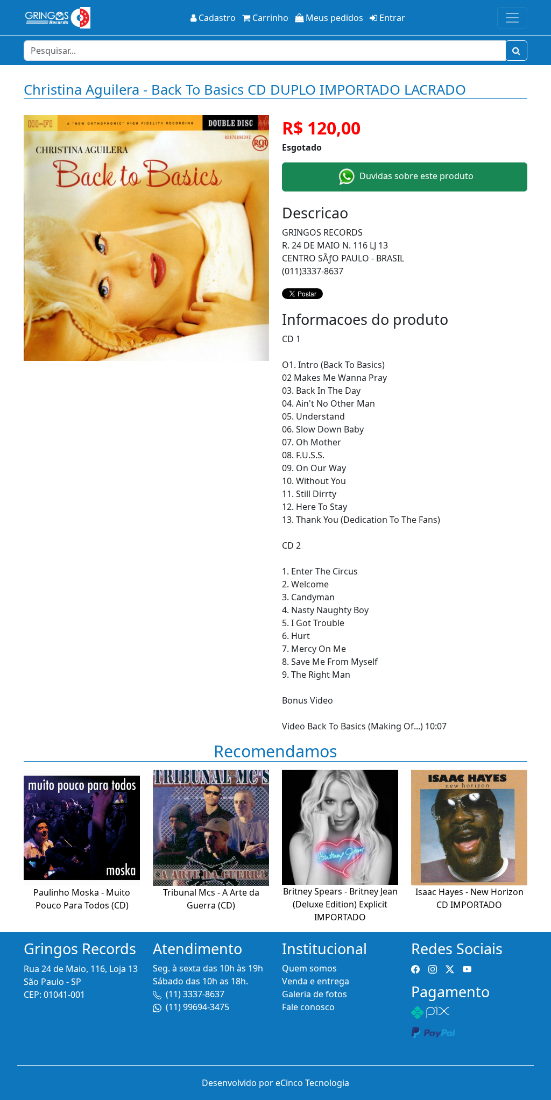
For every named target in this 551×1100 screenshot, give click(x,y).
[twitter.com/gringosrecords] (450, 968)
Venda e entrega (315, 981)
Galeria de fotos (314, 994)
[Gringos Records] (57, 17)
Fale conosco (308, 1007)
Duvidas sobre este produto (415, 176)
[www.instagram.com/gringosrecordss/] (432, 968)
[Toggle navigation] (512, 18)
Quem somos (309, 968)
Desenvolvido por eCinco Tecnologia (275, 1083)
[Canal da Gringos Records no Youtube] (467, 968)
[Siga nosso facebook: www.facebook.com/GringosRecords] (415, 968)
